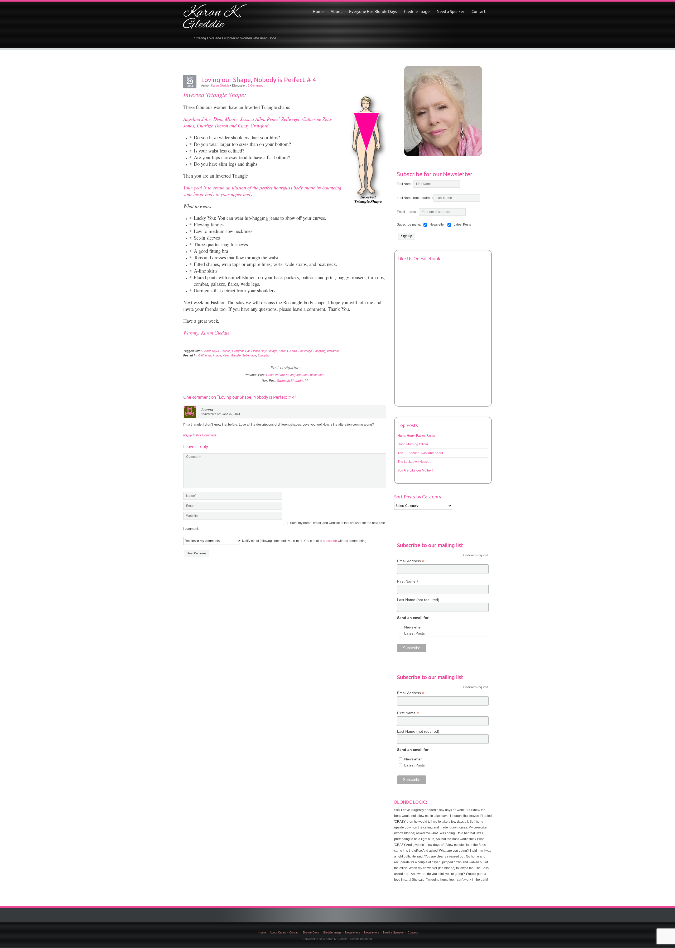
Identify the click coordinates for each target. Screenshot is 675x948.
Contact (478, 11)
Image (273, 350)
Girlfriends (204, 355)
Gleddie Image (417, 11)
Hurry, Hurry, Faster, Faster (416, 435)
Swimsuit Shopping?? (292, 381)
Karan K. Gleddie (212, 18)
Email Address (410, 561)
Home (318, 11)
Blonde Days (210, 350)
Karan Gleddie (220, 85)
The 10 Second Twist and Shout (420, 453)
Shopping (319, 350)
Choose (225, 350)
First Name (404, 184)
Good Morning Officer (413, 444)
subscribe (330, 541)
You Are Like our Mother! (415, 470)
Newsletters (352, 932)
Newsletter (413, 627)
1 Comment (255, 85)
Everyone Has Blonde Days (373, 11)
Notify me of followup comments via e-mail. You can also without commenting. (304, 541)
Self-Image (249, 355)
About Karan (278, 932)
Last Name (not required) (415, 198)
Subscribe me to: (409, 224)
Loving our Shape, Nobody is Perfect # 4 (258, 80)
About (336, 11)
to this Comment (199, 435)
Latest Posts (414, 633)
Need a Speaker (450, 11)
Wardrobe (333, 350)
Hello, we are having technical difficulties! (295, 375)
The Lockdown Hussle (414, 462)
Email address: (408, 212)
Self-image (305, 350)
